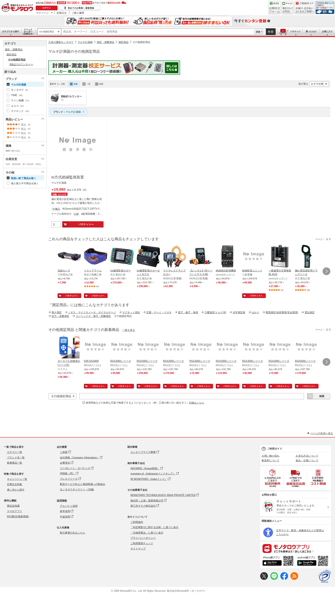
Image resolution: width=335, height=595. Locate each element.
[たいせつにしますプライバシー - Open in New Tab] (324, 576)
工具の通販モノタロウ (60, 42)
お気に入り (327, 31)
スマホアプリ (14, 511)
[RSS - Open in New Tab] (294, 579)
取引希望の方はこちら (72, 532)
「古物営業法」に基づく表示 (146, 532)
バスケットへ (86, 224)
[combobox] (157, 32)
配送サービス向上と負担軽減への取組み (82, 484)
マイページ (42, 12)
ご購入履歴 (78, 12)
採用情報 (62, 500)
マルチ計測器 (85, 42)
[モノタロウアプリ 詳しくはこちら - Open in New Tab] (295, 548)
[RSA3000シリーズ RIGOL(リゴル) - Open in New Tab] (122, 347)
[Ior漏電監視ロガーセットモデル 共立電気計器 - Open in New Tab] (148, 257)
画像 (75, 84)
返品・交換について (307, 460)
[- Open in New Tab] (273, 478)
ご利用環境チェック (141, 543)
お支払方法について (307, 455)
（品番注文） (28, 31)
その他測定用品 (46, 31)
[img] (18, 8)
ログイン (46, 8)
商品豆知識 (13, 505)
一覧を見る (128, 330)
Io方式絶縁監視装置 (67, 177)
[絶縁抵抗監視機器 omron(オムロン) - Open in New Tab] (227, 257)
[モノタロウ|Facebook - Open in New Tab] (284, 579)
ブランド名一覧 (16, 457)
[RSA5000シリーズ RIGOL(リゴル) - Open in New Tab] (306, 347)
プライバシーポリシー (143, 537)
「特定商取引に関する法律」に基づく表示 (154, 527)
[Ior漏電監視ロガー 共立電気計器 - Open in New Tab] (122, 257)
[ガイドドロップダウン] (304, 10)
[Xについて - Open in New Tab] (264, 579)
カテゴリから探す (10, 31)
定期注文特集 (14, 484)
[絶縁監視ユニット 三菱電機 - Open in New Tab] (253, 257)
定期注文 (62, 12)
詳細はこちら (196, 402)
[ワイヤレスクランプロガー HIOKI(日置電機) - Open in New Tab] (174, 257)
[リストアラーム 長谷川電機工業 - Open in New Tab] (95, 257)
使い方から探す (16, 489)
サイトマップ (138, 548)
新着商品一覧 (14, 462)
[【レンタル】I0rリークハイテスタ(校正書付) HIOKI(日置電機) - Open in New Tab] (201, 257)
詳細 (258, 32)
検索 (271, 31)
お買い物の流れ (270, 455)
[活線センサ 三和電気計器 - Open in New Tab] (69, 257)
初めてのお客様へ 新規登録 (81, 8)
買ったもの (311, 31)
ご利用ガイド (274, 448)
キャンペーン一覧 (17, 479)
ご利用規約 (136, 522)
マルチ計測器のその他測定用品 (74, 51)
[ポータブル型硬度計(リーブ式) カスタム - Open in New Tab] (69, 347)
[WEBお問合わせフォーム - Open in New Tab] (274, 7)
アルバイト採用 (69, 506)
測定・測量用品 (105, 42)
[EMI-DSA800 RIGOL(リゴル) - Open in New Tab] (95, 347)
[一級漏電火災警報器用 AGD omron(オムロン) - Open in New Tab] (280, 257)
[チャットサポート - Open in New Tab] (288, 7)
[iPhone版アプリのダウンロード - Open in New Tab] (278, 561)
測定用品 (123, 42)
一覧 (88, 84)
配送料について (270, 460)
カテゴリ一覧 (14, 452)
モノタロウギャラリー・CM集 (77, 489)
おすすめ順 (317, 83)
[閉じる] (152, 81)
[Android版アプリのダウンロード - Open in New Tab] (313, 561)
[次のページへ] (326, 271)
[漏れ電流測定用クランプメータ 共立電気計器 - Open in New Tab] (306, 257)
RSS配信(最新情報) (18, 516)
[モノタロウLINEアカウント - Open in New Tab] (274, 579)
